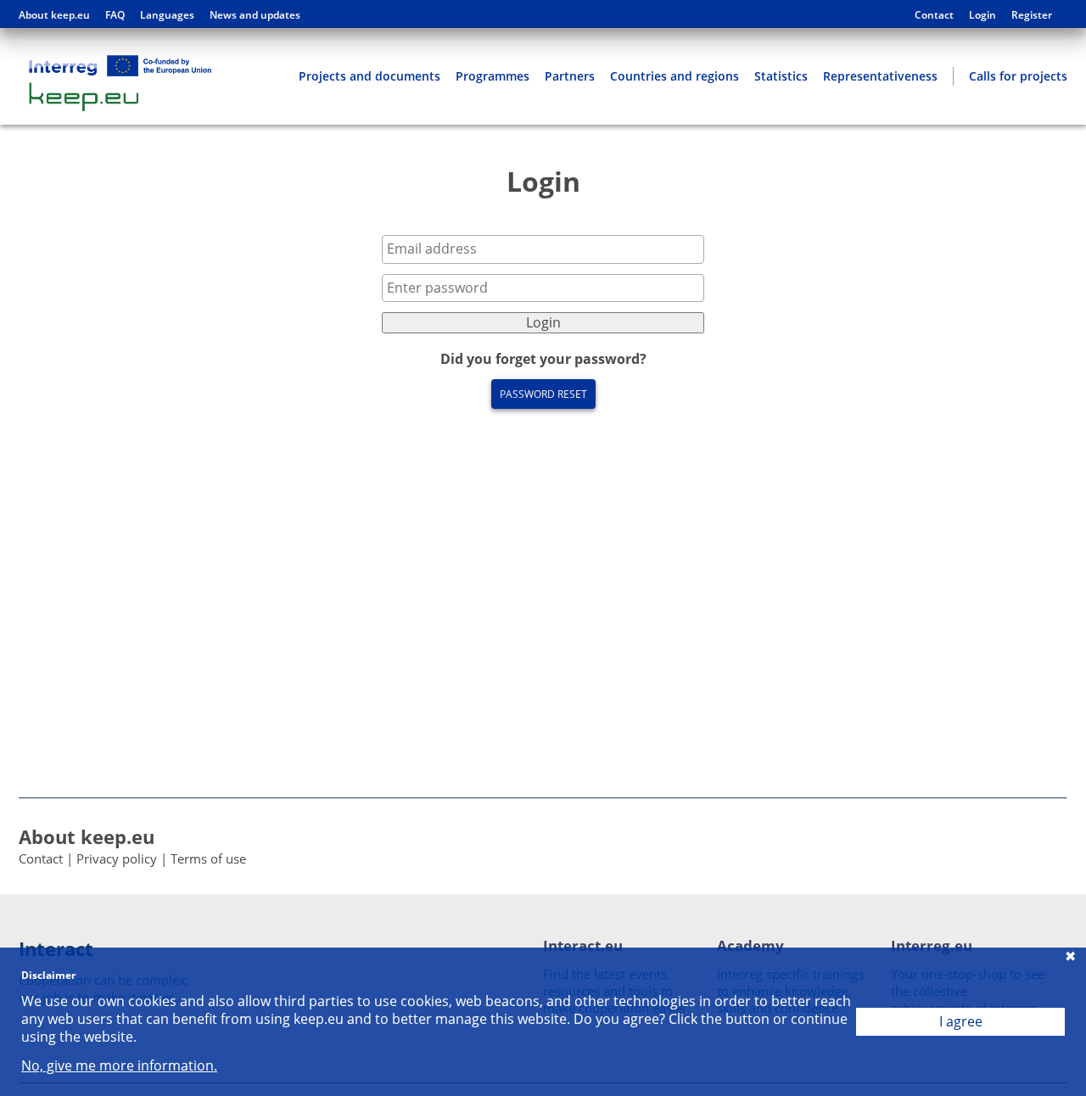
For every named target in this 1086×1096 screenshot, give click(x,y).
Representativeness (880, 76)
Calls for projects (1018, 76)
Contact (934, 15)
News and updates (255, 15)
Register (1031, 15)
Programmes (492, 76)
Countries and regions (674, 76)
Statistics (781, 76)
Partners (570, 76)
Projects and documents (369, 76)
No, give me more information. (119, 1066)
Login (982, 15)
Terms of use (208, 858)
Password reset (543, 394)
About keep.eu (54, 15)
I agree (960, 1021)
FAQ (115, 15)
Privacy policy (116, 858)
